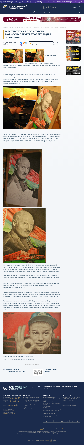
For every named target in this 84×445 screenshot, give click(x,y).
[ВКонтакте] (21, 43)
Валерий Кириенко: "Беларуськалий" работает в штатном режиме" (16, 371)
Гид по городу (47, 12)
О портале (60, 12)
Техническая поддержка (51, 386)
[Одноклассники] (48, 7)
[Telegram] (26, 43)
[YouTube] (53, 7)
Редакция (46, 388)
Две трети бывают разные (51, 370)
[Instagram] (50, 7)
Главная (5, 12)
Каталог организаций (29, 12)
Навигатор (39, 12)
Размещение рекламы (69, 386)
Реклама (54, 12)
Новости (11, 12)
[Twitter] (55, 7)
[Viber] (44, 9)
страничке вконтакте (18, 310)
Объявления (18, 12)
